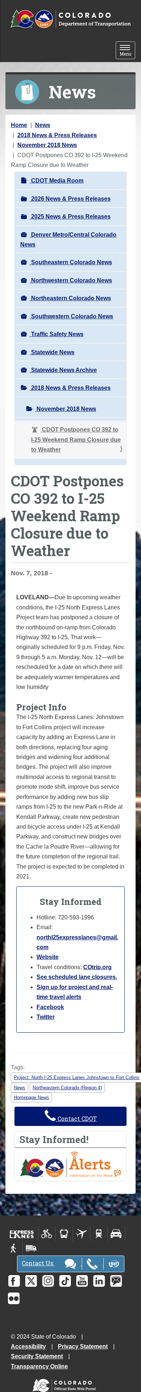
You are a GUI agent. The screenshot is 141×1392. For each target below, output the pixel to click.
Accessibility (28, 1346)
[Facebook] (14, 1281)
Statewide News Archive (63, 370)
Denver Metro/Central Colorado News (68, 240)
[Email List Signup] (116, 1281)
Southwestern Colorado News (71, 316)
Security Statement (37, 1356)
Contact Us (38, 1263)
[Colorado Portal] (66, 1384)
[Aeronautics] (81, 1233)
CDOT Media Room (57, 180)
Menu (127, 51)
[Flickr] (13, 1298)
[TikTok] (65, 1281)
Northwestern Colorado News (71, 280)
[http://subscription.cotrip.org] (70, 1164)
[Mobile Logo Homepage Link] (70, 19)
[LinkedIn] (99, 1281)
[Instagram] (48, 1281)
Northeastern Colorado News (70, 298)
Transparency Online (39, 1366)
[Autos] (116, 1233)
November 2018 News (47, 145)
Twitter (46, 1017)
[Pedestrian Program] (14, 1248)
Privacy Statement (83, 1346)
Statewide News (52, 352)
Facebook (50, 1007)
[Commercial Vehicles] (31, 1248)
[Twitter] (31, 1281)
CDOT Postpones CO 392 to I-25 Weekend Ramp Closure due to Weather (76, 439)
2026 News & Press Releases (70, 199)
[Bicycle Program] (47, 1233)
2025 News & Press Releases (70, 216)
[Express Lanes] (21, 1233)
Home (19, 125)
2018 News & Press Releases (57, 135)
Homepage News (31, 1097)
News (42, 125)
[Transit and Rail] (64, 1233)
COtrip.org (97, 967)
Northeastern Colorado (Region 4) (67, 1087)
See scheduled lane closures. (77, 977)
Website (48, 957)
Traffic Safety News (57, 334)
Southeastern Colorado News (71, 262)
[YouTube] (82, 1281)
